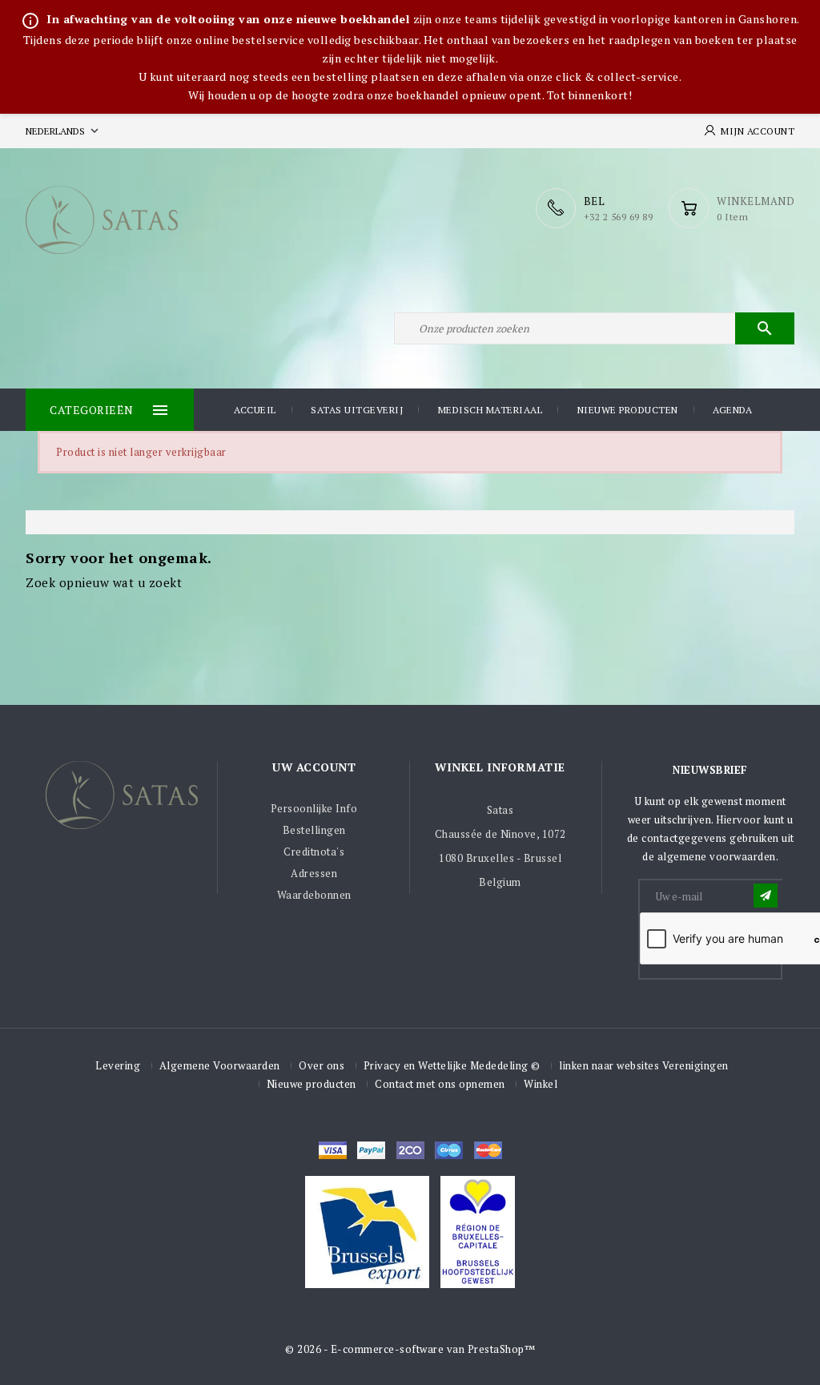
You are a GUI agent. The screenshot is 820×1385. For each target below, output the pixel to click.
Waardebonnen (314, 895)
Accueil (255, 410)
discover (371, 1150)
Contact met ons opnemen (440, 1084)
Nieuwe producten (627, 410)
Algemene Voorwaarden (219, 1065)
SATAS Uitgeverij (357, 410)
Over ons (321, 1065)
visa (333, 1150)
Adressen (314, 873)
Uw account (314, 767)
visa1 (488, 1150)
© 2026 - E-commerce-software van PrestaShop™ (410, 1349)
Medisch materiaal (490, 410)
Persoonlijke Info (314, 808)
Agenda (732, 410)
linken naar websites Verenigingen (644, 1065)
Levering (117, 1065)
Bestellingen (314, 830)
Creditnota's (313, 851)
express (410, 1150)
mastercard (449, 1150)
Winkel (540, 1084)
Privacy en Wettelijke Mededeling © (452, 1065)
